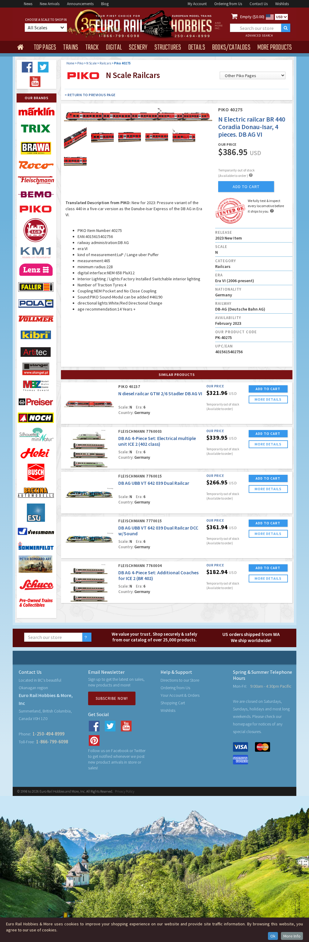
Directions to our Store (180, 680)
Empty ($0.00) (252, 16)
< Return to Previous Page (90, 95)
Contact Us (259, 3)
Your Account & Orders (180, 695)
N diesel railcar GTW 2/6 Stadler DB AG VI (160, 393)
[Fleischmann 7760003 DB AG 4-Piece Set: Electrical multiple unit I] (89, 448)
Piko (80, 63)
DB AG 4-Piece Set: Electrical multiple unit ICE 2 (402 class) (157, 441)
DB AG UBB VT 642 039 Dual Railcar (153, 483)
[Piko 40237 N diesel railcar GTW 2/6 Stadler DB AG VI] (89, 403)
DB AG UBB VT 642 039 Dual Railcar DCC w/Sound (158, 530)
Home (70, 63)
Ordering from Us (228, 3)
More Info (292, 936)
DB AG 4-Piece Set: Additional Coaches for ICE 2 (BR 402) (158, 575)
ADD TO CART (268, 388)
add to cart (246, 186)
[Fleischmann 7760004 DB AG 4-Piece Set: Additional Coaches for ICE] (89, 582)
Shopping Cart (173, 703)
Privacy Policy (124, 791)
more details (268, 399)
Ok (273, 936)
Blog (105, 3)
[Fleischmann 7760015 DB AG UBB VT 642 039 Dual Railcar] (89, 493)
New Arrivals (49, 3)
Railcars (105, 63)
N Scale (91, 63)
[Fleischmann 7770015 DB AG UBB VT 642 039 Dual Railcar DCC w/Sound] (89, 538)
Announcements (80, 3)
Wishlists (282, 3)
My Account (197, 3)
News (28, 3)
